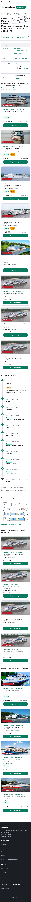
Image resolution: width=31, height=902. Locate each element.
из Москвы (9, 13)
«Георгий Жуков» (8, 225)
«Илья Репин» (17, 48)
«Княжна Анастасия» (9, 730)
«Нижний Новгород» (9, 188)
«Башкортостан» (8, 693)
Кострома (12, 146)
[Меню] (28, 7)
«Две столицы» (8, 800)
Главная (3, 14)
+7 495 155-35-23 (6, 885)
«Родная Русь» (8, 114)
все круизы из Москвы (19, 71)
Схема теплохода (22, 37)
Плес (11, 183)
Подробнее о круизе (15, 125)
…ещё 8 (6, 259)
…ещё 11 (22, 757)
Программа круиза (8, 37)
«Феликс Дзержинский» (10, 151)
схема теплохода (18, 53)
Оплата (3, 876)
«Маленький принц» (9, 763)
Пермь (12, 291)
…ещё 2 (23, 109)
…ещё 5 (21, 183)
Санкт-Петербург (14, 257)
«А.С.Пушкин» (7, 264)
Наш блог (22, 1)
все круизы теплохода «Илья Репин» (20, 51)
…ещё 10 (23, 725)
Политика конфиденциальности (9, 859)
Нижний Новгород (8, 649)
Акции (10, 1)
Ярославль (13, 220)
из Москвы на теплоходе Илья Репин (20, 13)
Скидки (7, 117)
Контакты (16, 1)
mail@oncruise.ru (5, 888)
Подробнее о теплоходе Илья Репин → (11, 524)
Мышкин (12, 109)
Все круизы (4, 868)
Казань (12, 688)
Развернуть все (24, 375)
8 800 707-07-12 (16, 885)
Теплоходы (4, 872)
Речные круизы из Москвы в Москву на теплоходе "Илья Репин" (13, 89)
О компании (4, 1)
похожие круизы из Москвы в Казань (20, 59)
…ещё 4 (21, 356)
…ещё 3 (24, 220)
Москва (6, 109)
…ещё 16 (22, 291)
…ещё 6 (22, 688)
